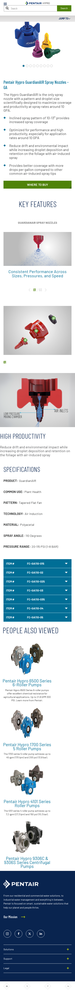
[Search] (7, 8)
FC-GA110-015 (35, 563)
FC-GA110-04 (35, 608)
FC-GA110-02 (35, 572)
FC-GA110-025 (36, 581)
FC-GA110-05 (35, 617)
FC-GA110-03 (35, 590)
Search (64, 8)
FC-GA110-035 (36, 599)
